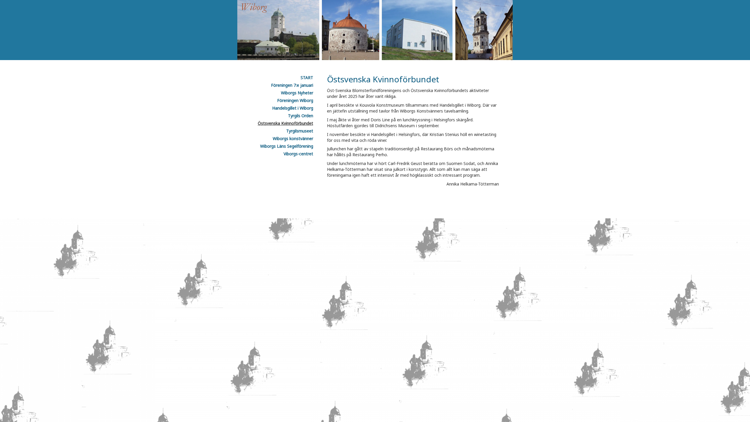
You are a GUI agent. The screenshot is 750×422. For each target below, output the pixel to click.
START (307, 77)
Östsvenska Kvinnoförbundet (285, 123)
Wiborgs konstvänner (293, 138)
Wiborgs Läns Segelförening (286, 146)
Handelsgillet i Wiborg (292, 108)
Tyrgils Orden (300, 115)
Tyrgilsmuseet (299, 131)
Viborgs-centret (298, 153)
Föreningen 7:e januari (292, 85)
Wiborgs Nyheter (297, 93)
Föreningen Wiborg (295, 100)
